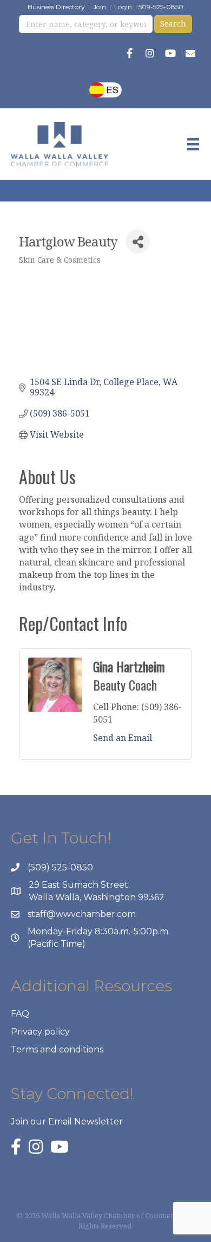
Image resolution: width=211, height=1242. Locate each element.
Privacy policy (40, 1031)
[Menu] (193, 144)
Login (123, 7)
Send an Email (122, 738)
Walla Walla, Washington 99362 (96, 897)
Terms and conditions (57, 1049)
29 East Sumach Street (78, 885)
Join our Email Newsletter (67, 1121)
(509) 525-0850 (60, 867)
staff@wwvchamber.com (82, 914)
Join (99, 7)
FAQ (20, 1014)
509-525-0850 (161, 7)
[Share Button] (138, 241)
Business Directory (56, 7)
